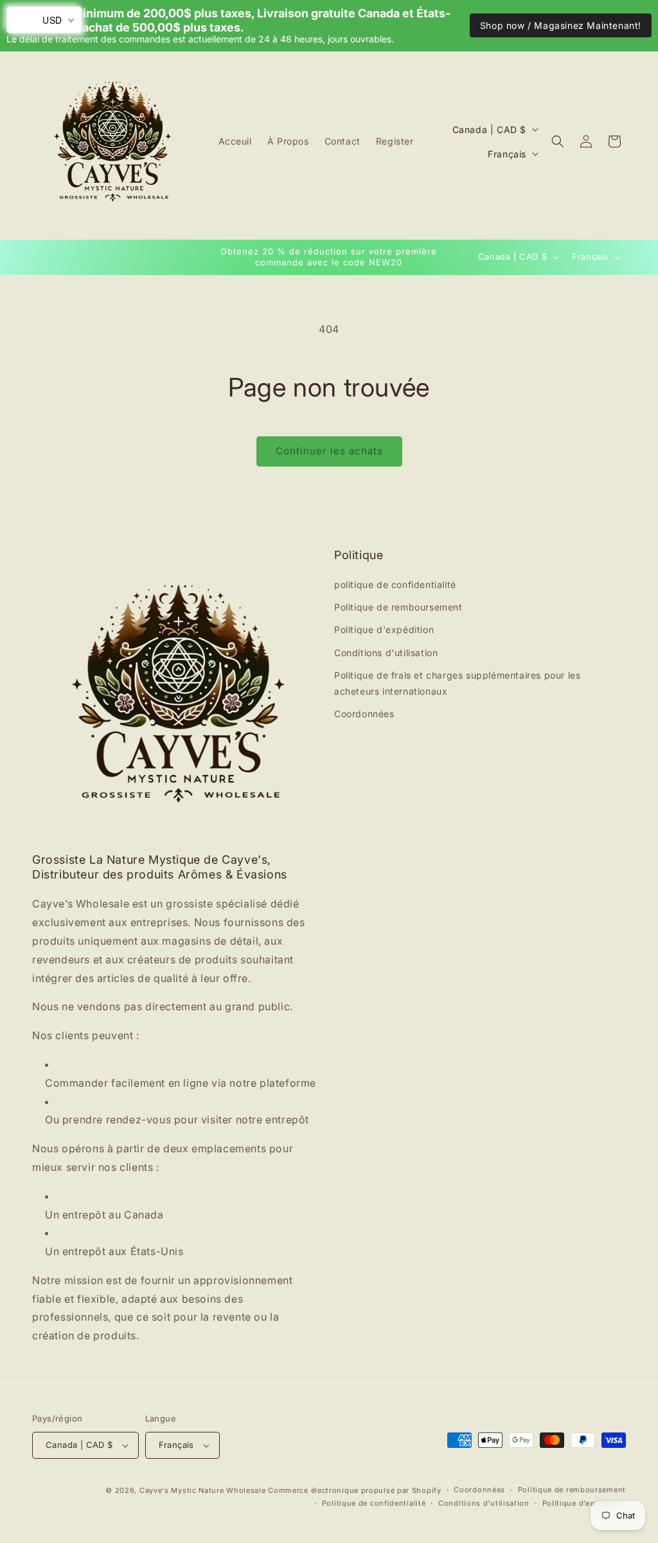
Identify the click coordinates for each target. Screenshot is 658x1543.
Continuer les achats (329, 451)
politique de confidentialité (395, 584)
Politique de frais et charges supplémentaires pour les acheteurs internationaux (457, 683)
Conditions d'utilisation (386, 652)
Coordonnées (364, 713)
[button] (558, 141)
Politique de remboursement (398, 607)
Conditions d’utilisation (483, 1503)
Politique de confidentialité (374, 1503)
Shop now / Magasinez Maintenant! (560, 25)
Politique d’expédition (584, 1503)
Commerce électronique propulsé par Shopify (354, 1490)
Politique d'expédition (384, 629)
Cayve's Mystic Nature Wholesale (202, 1490)
